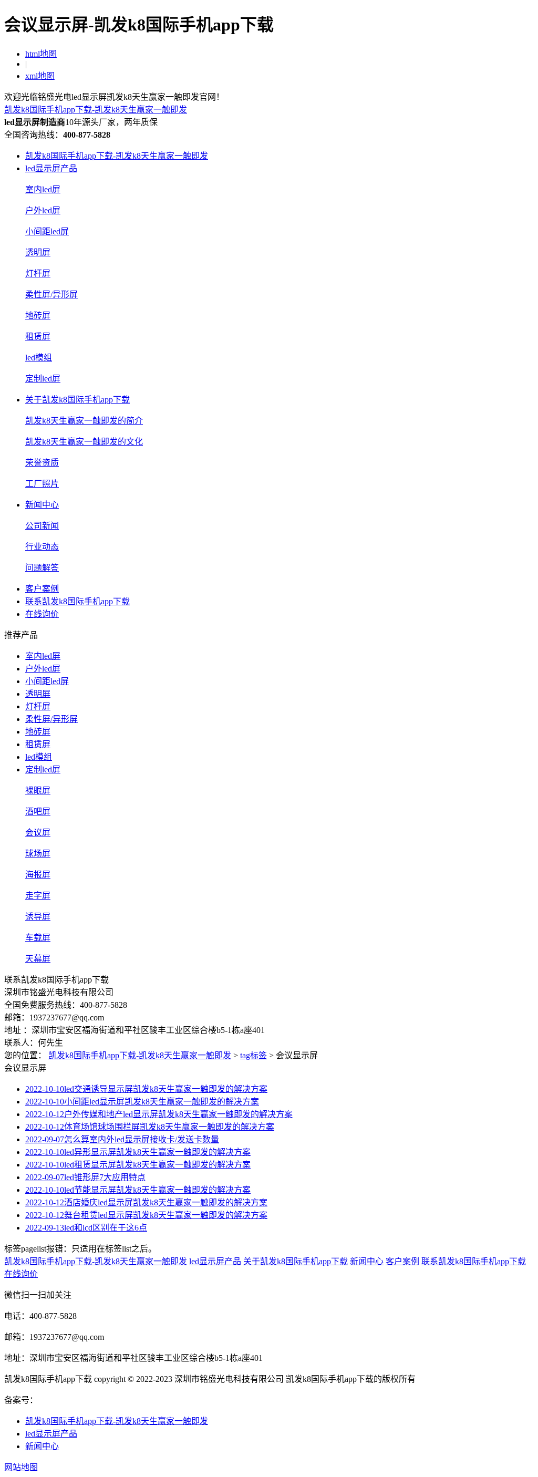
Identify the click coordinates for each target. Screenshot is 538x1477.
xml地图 (40, 75)
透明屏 (37, 252)
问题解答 (42, 567)
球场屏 (37, 853)
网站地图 (21, 1467)
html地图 (41, 53)
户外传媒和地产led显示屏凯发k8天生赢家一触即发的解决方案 (159, 1114)
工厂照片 (42, 483)
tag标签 (253, 1055)
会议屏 (37, 832)
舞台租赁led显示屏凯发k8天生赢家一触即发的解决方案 (146, 1215)
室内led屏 (42, 189)
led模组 (38, 357)
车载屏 (37, 937)
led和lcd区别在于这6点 (86, 1227)
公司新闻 (42, 525)
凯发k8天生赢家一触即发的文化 (84, 441)
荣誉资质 (42, 462)
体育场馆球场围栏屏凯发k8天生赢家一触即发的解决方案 (149, 1126)
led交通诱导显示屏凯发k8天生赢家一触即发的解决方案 (146, 1088)
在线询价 (42, 614)
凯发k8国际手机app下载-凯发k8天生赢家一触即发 (95, 109)
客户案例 (42, 588)
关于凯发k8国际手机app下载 (77, 399)
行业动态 (42, 546)
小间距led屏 (47, 231)
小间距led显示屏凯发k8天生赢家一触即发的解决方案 (142, 1101)
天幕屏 (37, 958)
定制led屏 (42, 378)
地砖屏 (37, 315)
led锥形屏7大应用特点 (85, 1177)
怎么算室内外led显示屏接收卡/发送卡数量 (122, 1139)
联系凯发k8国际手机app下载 (77, 601)
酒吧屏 (37, 811)
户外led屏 (42, 210)
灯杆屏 (37, 273)
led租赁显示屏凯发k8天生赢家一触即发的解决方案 (138, 1164)
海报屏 (37, 874)
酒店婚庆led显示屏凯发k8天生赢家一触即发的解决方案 (146, 1202)
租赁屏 (37, 336)
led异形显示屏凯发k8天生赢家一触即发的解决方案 (138, 1152)
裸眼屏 (37, 790)
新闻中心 (42, 504)
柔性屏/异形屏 (51, 294)
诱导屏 (37, 916)
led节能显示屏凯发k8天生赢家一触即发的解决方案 (138, 1189)
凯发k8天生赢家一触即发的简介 (84, 420)
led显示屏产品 (51, 168)
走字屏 (37, 895)
